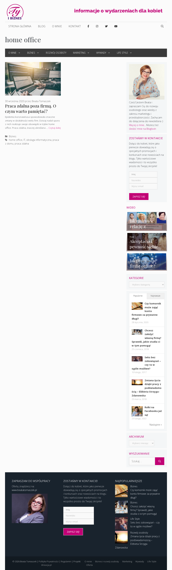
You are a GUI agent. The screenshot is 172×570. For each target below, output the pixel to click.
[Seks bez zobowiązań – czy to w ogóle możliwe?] (137, 360)
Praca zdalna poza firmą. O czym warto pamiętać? (30, 108)
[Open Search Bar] (162, 26)
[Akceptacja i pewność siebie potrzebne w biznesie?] (146, 249)
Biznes (31, 52)
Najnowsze (155, 295)
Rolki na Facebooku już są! (153, 411)
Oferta (89, 564)
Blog (41, 26)
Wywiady (101, 52)
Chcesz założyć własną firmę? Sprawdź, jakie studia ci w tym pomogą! (146, 338)
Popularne (138, 295)
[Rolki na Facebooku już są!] (137, 416)
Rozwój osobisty (56, 52)
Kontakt (75, 26)
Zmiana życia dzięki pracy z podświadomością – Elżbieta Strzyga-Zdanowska (146, 388)
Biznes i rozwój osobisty (107, 561)
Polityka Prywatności (49, 561)
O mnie (57, 26)
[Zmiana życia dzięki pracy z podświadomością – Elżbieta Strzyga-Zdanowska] (137, 384)
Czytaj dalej (55, 127)
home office (15, 139)
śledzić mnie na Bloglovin (142, 128)
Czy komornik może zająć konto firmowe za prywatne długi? (146, 311)
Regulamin (66, 561)
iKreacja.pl (46, 564)
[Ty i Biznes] (15, 11)
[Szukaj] (159, 461)
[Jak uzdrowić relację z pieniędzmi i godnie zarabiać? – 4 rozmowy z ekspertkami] (146, 229)
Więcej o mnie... (137, 125)
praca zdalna (22, 143)
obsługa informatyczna (38, 139)
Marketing (79, 52)
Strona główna (19, 26)
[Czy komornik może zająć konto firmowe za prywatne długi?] (137, 308)
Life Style (122, 52)
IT (24, 139)
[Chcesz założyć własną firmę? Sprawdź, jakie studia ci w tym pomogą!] (137, 333)
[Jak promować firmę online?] (146, 268)
